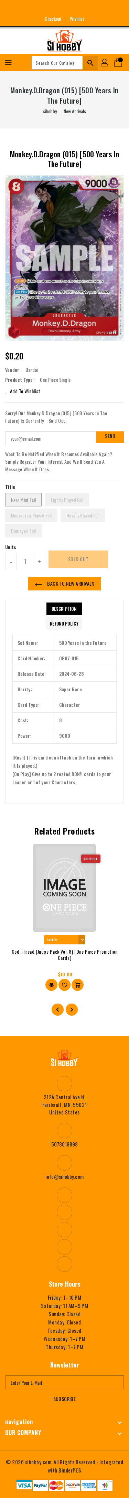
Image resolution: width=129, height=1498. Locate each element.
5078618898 (64, 1144)
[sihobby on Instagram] (51, 8)
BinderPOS (70, 1470)
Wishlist (77, 18)
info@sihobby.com (64, 1176)
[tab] (64, 609)
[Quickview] (51, 985)
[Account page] (105, 63)
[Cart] (119, 63)
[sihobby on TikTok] (90, 8)
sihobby (50, 111)
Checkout (53, 18)
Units (11, 547)
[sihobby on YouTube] (65, 8)
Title (10, 486)
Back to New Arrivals (70, 583)
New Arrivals (75, 111)
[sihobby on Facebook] (39, 8)
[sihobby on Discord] (77, 8)
